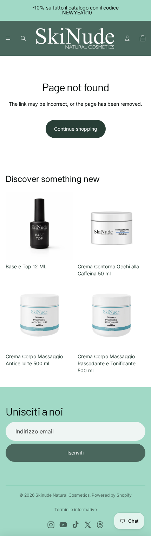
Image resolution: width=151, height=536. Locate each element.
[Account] (127, 38)
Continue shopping (75, 129)
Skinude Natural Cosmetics (62, 495)
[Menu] (8, 38)
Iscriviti (75, 453)
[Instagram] (51, 525)
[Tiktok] (75, 525)
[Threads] (100, 525)
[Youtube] (63, 525)
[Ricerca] (23, 38)
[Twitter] (88, 525)
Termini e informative (75, 509)
